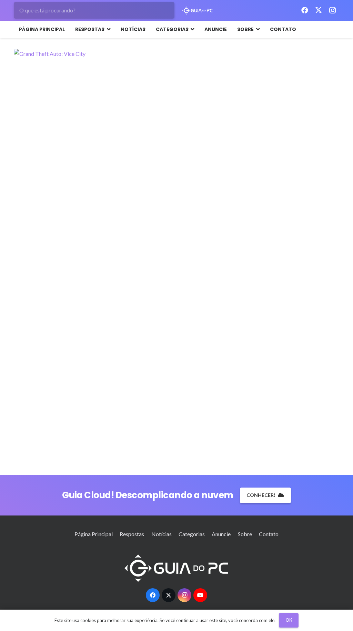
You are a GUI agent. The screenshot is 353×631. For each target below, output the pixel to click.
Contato (269, 534)
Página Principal (93, 534)
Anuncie (221, 534)
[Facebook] (305, 10)
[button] (107, 29)
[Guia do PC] (197, 10)
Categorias (192, 534)
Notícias (161, 534)
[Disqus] (176, 176)
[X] (318, 10)
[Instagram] (332, 10)
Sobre (245, 534)
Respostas (132, 534)
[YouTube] (200, 595)
